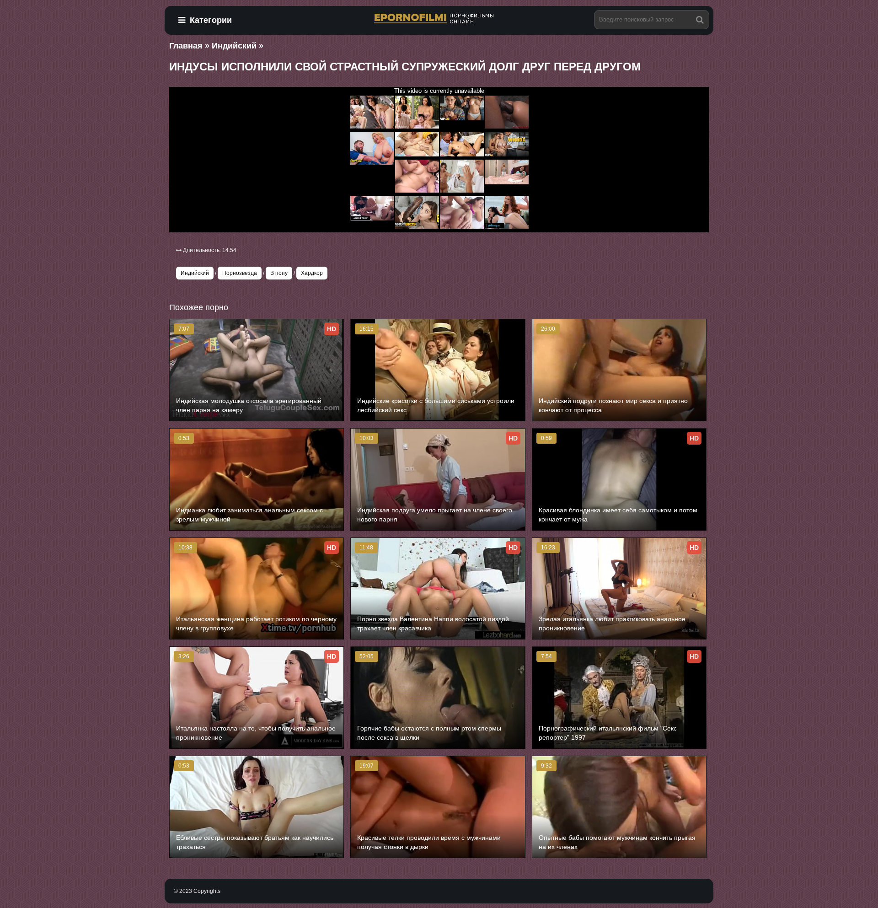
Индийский (195, 273)
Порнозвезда (239, 273)
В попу (279, 273)
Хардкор (312, 273)
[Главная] (439, 19)
